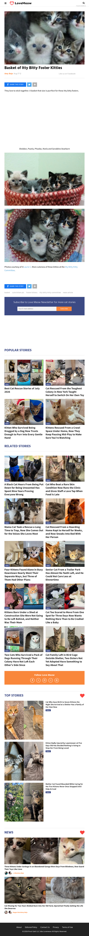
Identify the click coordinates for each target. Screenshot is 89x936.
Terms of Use (67, 927)
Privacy (56, 927)
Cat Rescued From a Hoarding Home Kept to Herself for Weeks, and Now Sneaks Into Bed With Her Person (64, 532)
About (19, 927)
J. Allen (15, 873)
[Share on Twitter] (29, 84)
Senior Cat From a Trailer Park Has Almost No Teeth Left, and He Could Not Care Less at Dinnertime (64, 574)
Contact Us (45, 927)
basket (7, 293)
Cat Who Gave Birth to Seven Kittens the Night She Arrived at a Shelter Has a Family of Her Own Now (65, 704)
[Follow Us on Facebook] (32, 680)
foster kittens (31, 293)
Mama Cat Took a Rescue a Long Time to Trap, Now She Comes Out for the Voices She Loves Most (23, 530)
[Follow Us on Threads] (56, 680)
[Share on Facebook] (15, 84)
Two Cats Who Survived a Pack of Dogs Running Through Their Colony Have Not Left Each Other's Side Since (23, 660)
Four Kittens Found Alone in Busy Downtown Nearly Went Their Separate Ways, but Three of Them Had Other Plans (23, 574)
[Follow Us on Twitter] (38, 680)
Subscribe (64, 308)
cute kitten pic (18, 293)
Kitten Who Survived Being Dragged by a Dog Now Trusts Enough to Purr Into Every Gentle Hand (23, 432)
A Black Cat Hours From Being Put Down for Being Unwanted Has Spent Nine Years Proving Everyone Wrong (23, 489)
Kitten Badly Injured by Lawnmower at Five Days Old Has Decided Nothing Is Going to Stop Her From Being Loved (64, 745)
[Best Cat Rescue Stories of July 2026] (23, 373)
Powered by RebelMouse (81, 6)
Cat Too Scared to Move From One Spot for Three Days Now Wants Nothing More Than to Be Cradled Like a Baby (65, 617)
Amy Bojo (8, 74)
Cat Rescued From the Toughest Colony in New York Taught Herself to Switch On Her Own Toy (65, 392)
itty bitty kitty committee (50, 293)
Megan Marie (17, 912)
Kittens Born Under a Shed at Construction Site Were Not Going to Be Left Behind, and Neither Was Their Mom (23, 617)
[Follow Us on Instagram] (44, 680)
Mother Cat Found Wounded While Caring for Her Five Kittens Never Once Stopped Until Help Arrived (64, 786)
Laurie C (27, 266)
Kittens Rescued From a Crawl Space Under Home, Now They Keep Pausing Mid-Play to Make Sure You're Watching (64, 432)
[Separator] (34, 84)
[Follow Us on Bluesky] (50, 680)
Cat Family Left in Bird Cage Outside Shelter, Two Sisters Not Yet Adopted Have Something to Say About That (64, 660)
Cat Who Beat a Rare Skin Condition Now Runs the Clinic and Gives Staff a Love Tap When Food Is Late (64, 489)
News (7, 384)
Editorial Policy (31, 927)
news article (68, 293)
